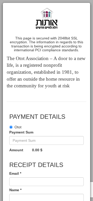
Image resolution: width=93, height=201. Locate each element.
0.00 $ (37, 150)
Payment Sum (21, 132)
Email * (15, 173)
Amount (16, 150)
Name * (15, 190)
